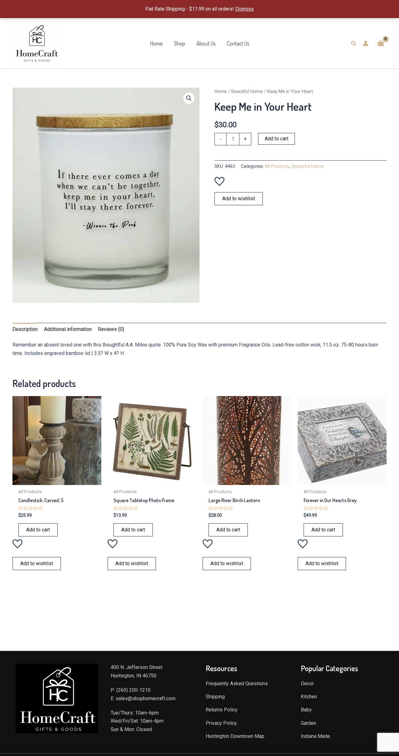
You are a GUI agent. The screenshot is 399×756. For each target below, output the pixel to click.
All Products (277, 166)
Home (220, 91)
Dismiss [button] (244, 9)
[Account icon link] (365, 43)
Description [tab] (25, 329)
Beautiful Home (247, 91)
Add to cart (276, 139)
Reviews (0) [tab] (111, 329)
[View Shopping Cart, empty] (381, 43)
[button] (354, 43)
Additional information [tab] (68, 329)
